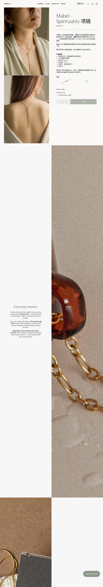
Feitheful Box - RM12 (65, 95)
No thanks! (62, 93)
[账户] (92, 4)
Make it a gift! (60, 89)
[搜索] (88, 4)
